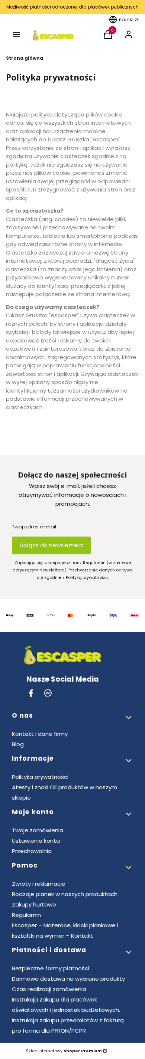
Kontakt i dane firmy (40, 734)
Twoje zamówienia (37, 830)
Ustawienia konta (36, 841)
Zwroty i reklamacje (38, 884)
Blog (18, 744)
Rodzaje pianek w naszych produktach (64, 894)
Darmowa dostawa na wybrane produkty (68, 979)
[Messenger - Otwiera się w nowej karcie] (48, 693)
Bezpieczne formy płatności (50, 968)
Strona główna (24, 58)
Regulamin (26, 915)
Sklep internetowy (64, 1051)
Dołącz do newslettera (51, 545)
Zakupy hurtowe (34, 904)
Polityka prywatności (40, 777)
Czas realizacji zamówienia (49, 989)
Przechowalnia (32, 851)
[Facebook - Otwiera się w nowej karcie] (30, 693)
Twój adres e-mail (34, 526)
